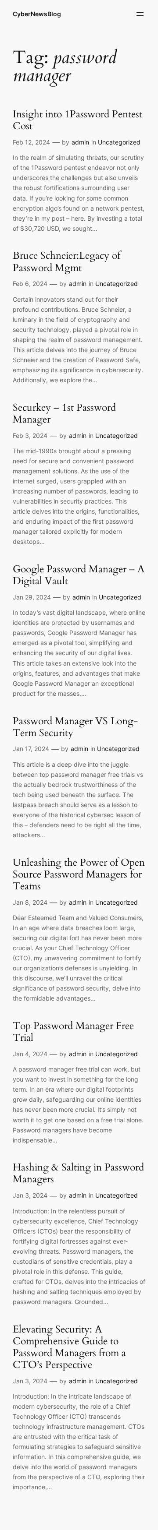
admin (80, 142)
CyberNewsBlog (37, 14)
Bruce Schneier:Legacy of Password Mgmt (66, 262)
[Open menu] (140, 14)
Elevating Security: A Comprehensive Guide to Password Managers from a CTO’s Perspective (69, 1347)
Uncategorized (119, 142)
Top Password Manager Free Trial (73, 1032)
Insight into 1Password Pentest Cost (77, 120)
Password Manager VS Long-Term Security (75, 727)
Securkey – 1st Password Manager (64, 414)
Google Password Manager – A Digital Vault (78, 575)
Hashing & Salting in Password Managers (78, 1173)
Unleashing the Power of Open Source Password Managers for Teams (79, 874)
